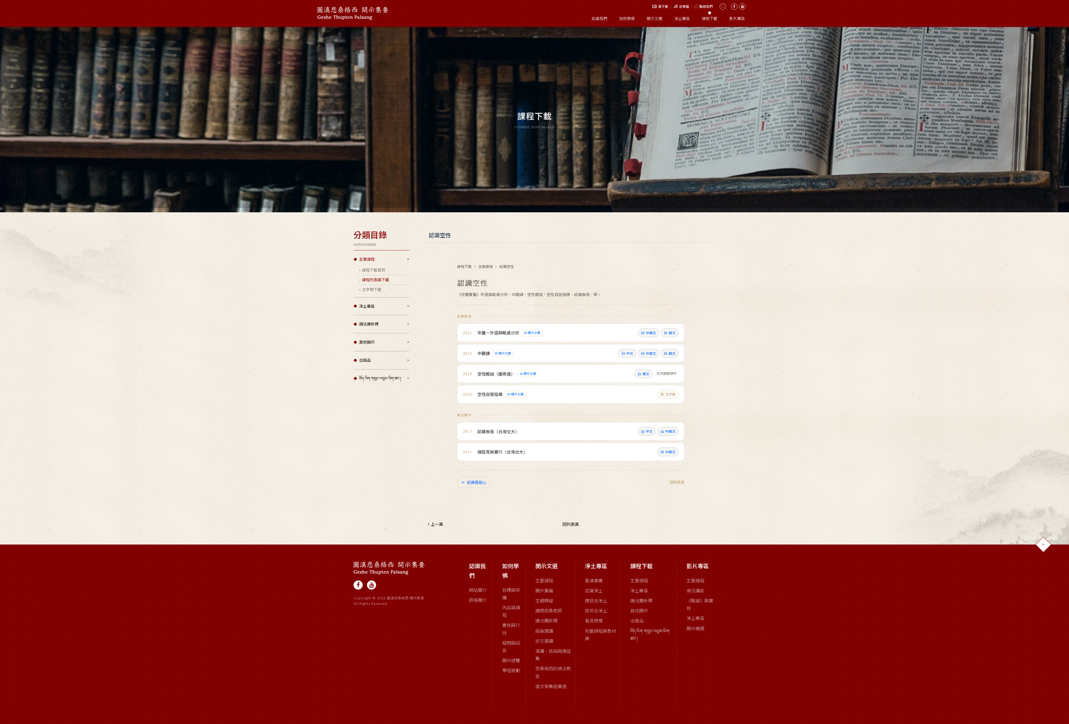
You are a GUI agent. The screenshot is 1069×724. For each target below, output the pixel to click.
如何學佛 (627, 18)
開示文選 (654, 18)
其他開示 (367, 342)
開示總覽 (511, 660)
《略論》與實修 (699, 604)
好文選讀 (544, 640)
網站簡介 (478, 590)
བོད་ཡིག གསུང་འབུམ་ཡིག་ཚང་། (380, 378)
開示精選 (695, 628)
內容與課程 (511, 611)
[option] (534, 119)
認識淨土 (594, 590)
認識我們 (599, 18)
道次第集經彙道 (551, 686)
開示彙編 (544, 590)
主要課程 (367, 259)
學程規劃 (511, 670)
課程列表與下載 (375, 279)
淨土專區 (682, 18)
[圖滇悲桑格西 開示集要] (389, 568)
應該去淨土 (596, 600)
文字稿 (670, 394)
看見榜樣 (594, 620)
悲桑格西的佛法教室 (553, 672)
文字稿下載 (371, 289)
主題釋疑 (544, 600)
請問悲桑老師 (548, 610)
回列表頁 (677, 482)
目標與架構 (511, 594)
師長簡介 (478, 600)
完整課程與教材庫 (600, 634)
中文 (629, 353)
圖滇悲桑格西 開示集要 (353, 13)
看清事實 (594, 580)
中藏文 (651, 332)
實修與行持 (511, 629)
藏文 (672, 332)
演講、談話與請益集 (553, 654)
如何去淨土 (596, 610)
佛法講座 (695, 590)
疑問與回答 (511, 646)
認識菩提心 (476, 482)
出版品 (365, 360)
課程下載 (709, 18)
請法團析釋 (369, 324)
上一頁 (437, 524)
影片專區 (737, 18)
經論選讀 (544, 630)
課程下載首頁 (373, 270)
